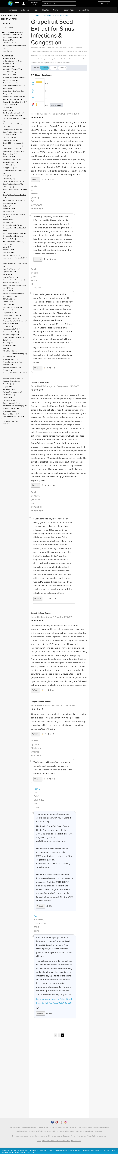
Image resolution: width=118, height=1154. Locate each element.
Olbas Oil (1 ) (8, 302)
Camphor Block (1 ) (10, 105)
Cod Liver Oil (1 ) (9, 138)
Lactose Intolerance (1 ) (11, 255)
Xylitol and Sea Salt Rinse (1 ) (13, 417)
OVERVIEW (6, 23)
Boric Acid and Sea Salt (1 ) (13, 99)
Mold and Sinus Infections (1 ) (14, 280)
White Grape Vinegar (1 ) (12, 411)
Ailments (25, 10)
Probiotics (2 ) (8, 326)
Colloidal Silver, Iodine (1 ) (12, 148)
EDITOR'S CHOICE (8, 28)
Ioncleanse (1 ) (8, 250)
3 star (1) (33, 90)
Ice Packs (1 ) (8, 244)
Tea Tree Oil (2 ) (9, 389)
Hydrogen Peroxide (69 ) (12, 37)
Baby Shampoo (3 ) (10, 83)
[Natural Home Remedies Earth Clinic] (10, 3)
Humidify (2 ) (8, 220)
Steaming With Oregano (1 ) (13, 378)
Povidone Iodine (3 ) (10, 324)
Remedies (12, 10)
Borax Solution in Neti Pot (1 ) (14, 96)
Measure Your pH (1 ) (11, 277)
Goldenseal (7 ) (9, 179)
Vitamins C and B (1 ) (11, 408)
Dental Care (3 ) (9, 157)
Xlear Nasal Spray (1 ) (11, 414)
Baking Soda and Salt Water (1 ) (14, 86)
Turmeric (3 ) (8, 398)
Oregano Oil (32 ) (9, 313)
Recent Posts (68, 10)
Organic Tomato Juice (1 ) (12, 315)
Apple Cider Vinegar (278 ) (13, 35)
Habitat (45, 10)
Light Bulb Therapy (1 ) (11, 269)
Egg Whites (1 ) (9, 165)
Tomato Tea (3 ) (9, 395)
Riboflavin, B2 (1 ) (9, 346)
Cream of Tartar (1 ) (10, 154)
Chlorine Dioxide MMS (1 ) (12, 116)
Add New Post (34, 3)
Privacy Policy (91, 1136)
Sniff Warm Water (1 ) (10, 359)
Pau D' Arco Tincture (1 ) (12, 318)
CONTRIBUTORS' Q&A (10, 422)
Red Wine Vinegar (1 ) (11, 335)
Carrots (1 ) (7, 107)
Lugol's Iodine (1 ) (9, 272)
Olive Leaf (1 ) (8, 304)
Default (45, 68)
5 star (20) (33, 82)
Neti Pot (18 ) (8, 291)
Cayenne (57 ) (8, 40)
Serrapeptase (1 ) (9, 356)
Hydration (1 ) (8, 222)
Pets (36, 10)
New (54, 68)
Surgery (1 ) (7, 387)
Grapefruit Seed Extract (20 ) (13, 181)
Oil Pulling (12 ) (9, 299)
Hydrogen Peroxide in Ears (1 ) (14, 233)
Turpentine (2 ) (9, 400)
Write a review (56, 105)
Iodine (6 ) (7, 247)
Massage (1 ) (8, 274)
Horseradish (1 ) (9, 209)
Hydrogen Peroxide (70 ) (12, 225)
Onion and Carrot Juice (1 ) (13, 307)
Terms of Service (77, 1136)
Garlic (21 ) (7, 176)
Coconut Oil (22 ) (9, 135)
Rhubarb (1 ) (8, 343)
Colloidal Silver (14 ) (10, 140)
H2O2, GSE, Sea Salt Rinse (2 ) (14, 201)
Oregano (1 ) (8, 310)
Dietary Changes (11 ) (11, 162)
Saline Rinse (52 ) (9, 43)
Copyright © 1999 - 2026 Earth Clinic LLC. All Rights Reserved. (59, 1141)
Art (35, 916)
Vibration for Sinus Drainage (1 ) (15, 406)
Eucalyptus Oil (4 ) (10, 168)
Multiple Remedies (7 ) (11, 283)
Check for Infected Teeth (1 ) (13, 113)
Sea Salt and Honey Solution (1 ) (15, 354)
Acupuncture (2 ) (9, 58)
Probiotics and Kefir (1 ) (11, 329)
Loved (63, 68)
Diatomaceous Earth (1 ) (12, 160)
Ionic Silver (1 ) (8, 253)
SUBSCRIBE (104, 4)
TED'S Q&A (6, 423)
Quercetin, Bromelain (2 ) (12, 332)
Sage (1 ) (6, 348)
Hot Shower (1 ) (9, 211)
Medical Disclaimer (63, 1136)
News (55, 10)
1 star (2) (33, 98)
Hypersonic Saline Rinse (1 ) (13, 242)
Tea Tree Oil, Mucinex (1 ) (12, 392)
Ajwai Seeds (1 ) (9, 66)
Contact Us (84, 10)
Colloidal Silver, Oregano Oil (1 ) (14, 151)
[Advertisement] (59, 1062)
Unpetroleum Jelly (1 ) (11, 403)
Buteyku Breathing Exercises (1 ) (15, 102)
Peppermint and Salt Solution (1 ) (15, 321)
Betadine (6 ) (8, 88)
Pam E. (37, 789)
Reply (36, 179)
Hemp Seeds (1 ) (9, 203)
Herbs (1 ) (7, 206)
